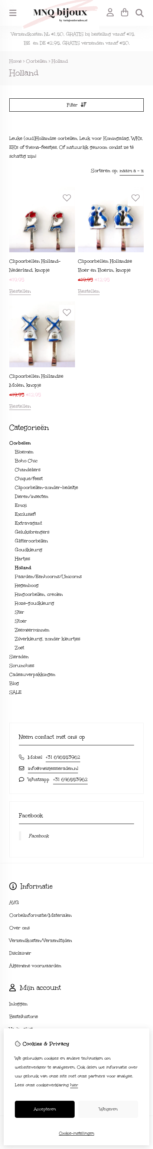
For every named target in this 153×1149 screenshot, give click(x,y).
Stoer (21, 621)
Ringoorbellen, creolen (39, 594)
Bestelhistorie (23, 1017)
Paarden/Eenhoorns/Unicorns (48, 577)
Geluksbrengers (32, 532)
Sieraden (19, 657)
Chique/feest (29, 479)
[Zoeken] (140, 13)
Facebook (39, 836)
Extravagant (28, 523)
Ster (19, 612)
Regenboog (27, 585)
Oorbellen (36, 61)
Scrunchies (21, 666)
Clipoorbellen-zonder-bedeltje (46, 487)
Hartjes (22, 559)
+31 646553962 (63, 757)
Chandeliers (27, 470)
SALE (15, 692)
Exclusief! (25, 514)
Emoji (21, 505)
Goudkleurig (28, 550)
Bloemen (24, 452)
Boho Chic (26, 461)
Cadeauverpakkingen (32, 674)
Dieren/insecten (31, 496)
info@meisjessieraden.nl (53, 768)
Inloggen (18, 1004)
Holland (60, 61)
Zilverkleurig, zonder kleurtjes (47, 639)
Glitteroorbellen (31, 541)
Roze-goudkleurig (34, 603)
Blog (14, 683)
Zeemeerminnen (32, 630)
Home (15, 61)
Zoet (19, 648)
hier (74, 1085)
